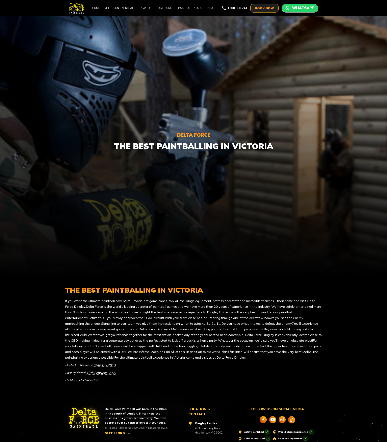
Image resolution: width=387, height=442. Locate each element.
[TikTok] (291, 419)
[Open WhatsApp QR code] (300, 8)
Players (146, 7)
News (84, 365)
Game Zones (164, 7)
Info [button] (210, 7)
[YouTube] (272, 419)
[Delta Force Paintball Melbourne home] (82, 416)
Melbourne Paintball (120, 7)
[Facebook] (263, 419)
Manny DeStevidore (84, 380)
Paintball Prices (190, 7)
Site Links (115, 433)
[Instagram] (282, 419)
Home (96, 7)
